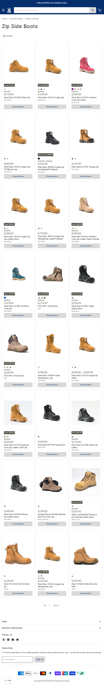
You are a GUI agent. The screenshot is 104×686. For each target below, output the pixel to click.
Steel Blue (7, 100)
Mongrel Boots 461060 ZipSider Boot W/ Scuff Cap (52, 515)
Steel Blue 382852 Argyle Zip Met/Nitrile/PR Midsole (51, 168)
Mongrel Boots (43, 519)
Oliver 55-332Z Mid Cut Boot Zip (16, 585)
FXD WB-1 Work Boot (48, 306)
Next (55, 605)
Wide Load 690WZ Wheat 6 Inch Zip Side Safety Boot (84, 515)
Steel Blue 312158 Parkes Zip (17, 97)
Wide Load (76, 520)
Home (4, 19)
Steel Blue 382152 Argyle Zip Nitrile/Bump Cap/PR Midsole (51, 237)
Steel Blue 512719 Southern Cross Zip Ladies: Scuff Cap (16, 446)
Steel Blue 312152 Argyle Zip (51, 97)
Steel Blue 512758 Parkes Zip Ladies (85, 446)
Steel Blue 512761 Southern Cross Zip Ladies (84, 98)
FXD (39, 309)
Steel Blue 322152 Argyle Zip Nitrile (85, 376)
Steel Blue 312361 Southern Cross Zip (16, 307)
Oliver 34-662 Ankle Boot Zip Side (84, 585)
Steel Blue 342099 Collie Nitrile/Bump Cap (49, 376)
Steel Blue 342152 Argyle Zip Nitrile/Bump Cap (51, 585)
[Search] (92, 10)
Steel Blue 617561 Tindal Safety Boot (83, 307)
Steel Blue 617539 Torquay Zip (85, 167)
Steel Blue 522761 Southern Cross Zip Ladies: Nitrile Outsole (85, 237)
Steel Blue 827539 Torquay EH (51, 445)
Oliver (6, 589)
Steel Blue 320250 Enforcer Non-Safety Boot (16, 515)
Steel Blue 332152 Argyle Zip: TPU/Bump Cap (17, 168)
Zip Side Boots (16, 19)
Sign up (39, 659)
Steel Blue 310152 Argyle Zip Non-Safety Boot (17, 237)
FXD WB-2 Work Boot (14, 375)
